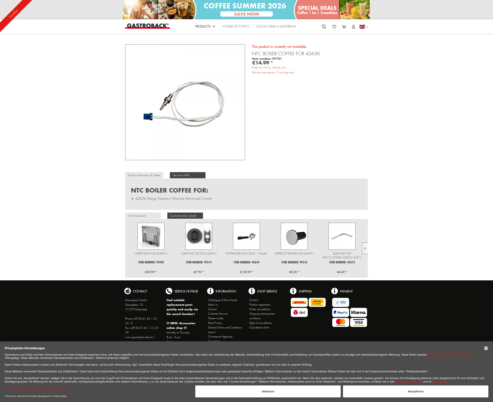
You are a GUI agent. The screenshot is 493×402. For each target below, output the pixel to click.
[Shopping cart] (344, 27)
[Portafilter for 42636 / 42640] (246, 236)
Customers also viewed (183, 215)
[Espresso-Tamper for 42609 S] (294, 236)
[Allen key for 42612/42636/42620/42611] (342, 236)
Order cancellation (260, 309)
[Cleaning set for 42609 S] (199, 236)
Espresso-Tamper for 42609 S (294, 253)
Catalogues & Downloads (222, 300)
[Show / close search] (324, 26)
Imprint (211, 332)
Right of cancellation (260, 323)
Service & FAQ (181, 175)
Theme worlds (215, 318)
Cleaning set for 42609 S (199, 253)
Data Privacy (215, 323)
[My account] (353, 27)
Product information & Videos (144, 175)
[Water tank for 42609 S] (151, 236)
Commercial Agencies (220, 336)
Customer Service (217, 313)
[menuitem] (205, 27)
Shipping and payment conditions (262, 316)
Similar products (137, 215)
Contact (212, 309)
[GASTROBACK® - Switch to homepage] (147, 26)
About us (213, 304)
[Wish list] (334, 27)
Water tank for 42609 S (151, 253)
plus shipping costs (276, 67)
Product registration (260, 304)
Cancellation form (259, 327)
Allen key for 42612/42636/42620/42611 (342, 255)
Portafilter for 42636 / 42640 (246, 253)
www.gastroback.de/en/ (139, 337)
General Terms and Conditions (225, 327)
